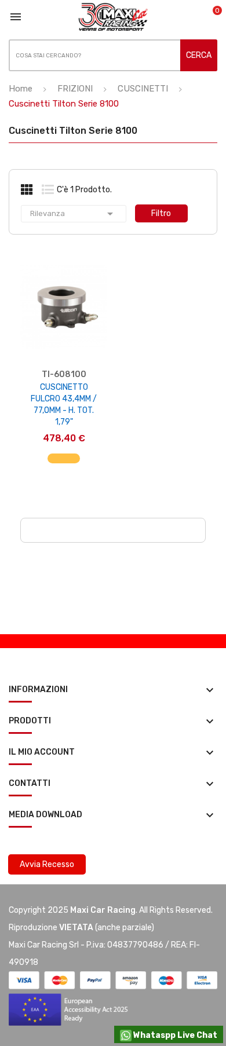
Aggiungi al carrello (64, 464)
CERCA (199, 55)
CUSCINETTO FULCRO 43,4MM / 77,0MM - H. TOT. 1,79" (64, 404)
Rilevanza (73, 214)
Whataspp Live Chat (174, 1035)
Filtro (161, 213)
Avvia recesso (47, 864)
